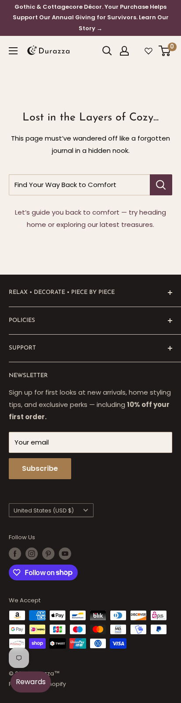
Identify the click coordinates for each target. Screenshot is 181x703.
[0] (164, 51)
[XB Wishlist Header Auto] (148, 51)
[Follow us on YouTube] (65, 554)
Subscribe (40, 468)
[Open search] (107, 51)
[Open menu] (13, 50)
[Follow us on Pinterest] (48, 554)
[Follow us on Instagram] (31, 554)
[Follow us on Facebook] (15, 554)
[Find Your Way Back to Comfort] (161, 184)
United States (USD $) (44, 510)
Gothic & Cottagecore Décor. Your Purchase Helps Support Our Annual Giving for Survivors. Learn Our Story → (91, 17)
